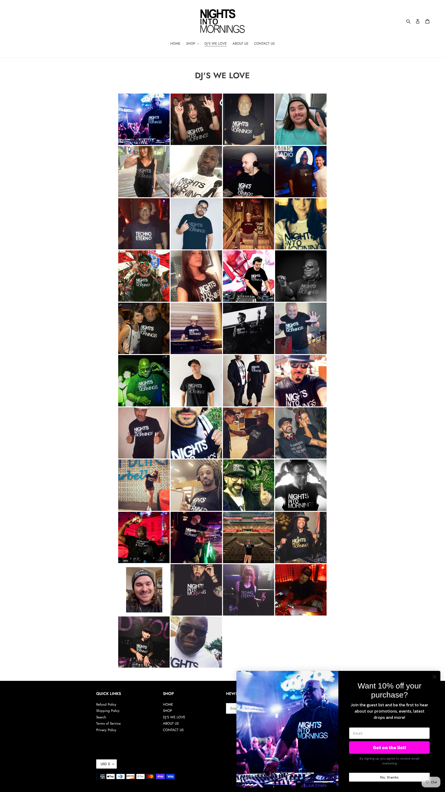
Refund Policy (106, 704)
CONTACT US (173, 729)
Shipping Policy (108, 710)
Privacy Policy (106, 729)
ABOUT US (171, 723)
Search (101, 717)
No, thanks (389, 777)
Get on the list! (389, 747)
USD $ (105, 764)
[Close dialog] (434, 677)
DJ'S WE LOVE (174, 717)
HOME (168, 704)
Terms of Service (108, 723)
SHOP (167, 710)
